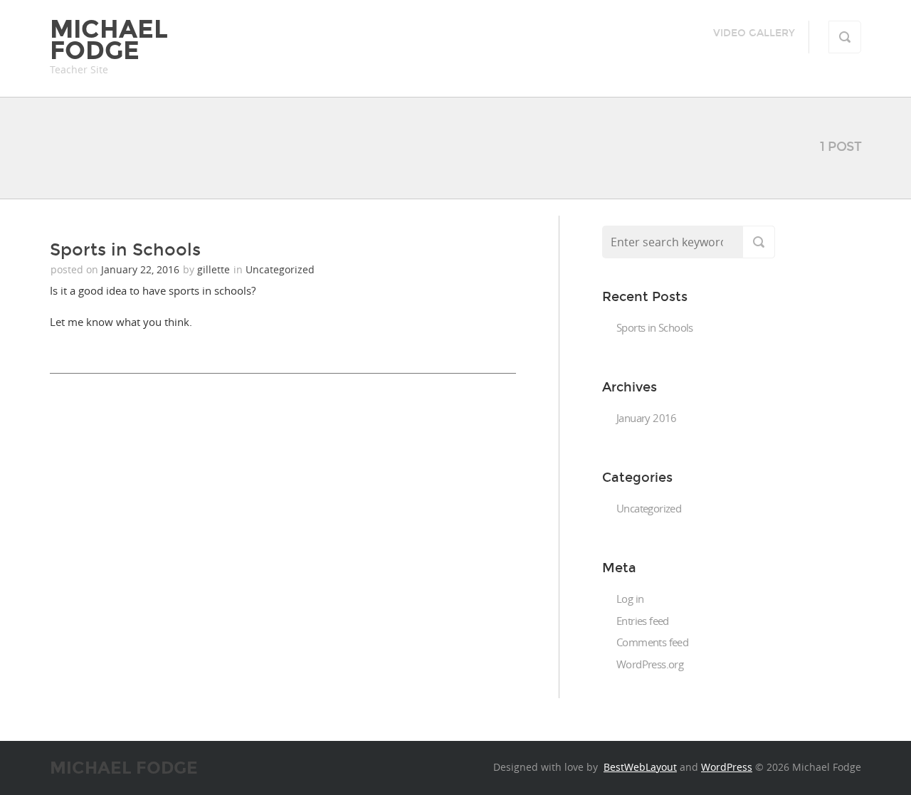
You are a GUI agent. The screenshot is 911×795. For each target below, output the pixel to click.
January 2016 (646, 418)
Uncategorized (280, 269)
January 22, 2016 (141, 269)
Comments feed (652, 642)
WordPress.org (649, 664)
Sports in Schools (125, 250)
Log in (629, 598)
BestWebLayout (640, 767)
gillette (213, 269)
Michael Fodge (109, 39)
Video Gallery (754, 33)
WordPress (726, 767)
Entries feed (642, 621)
